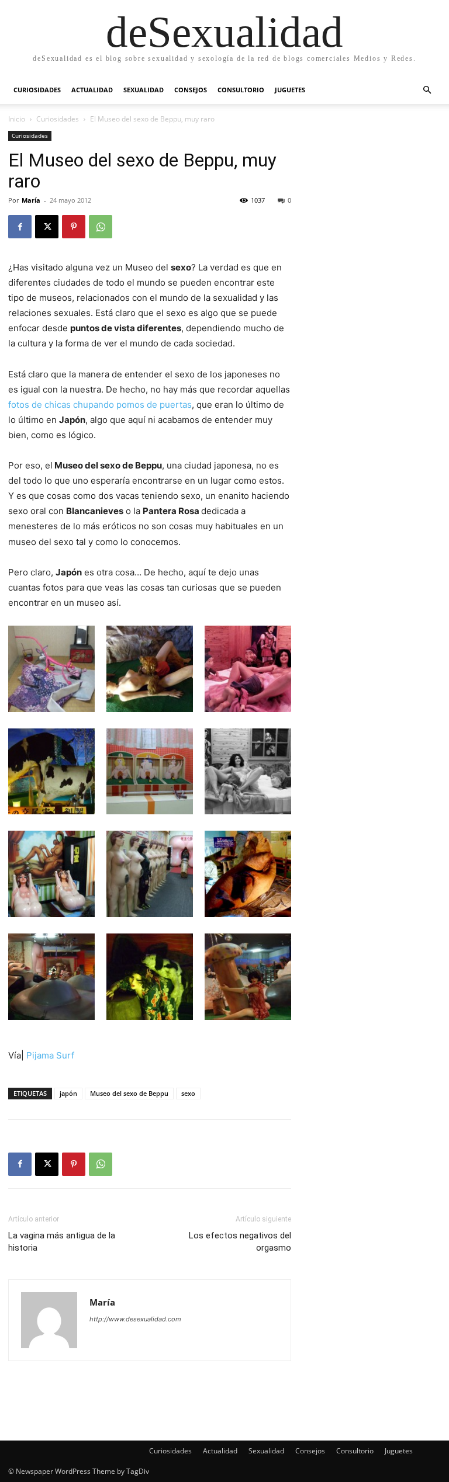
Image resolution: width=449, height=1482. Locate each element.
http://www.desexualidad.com (135, 1319)
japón (68, 1093)
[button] (427, 90)
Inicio (16, 119)
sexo (188, 1093)
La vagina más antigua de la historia (61, 1241)
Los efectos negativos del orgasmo (240, 1241)
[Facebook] (20, 226)
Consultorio (240, 89)
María (31, 200)
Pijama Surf (50, 1055)
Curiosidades (37, 89)
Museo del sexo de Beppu (129, 1093)
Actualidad (92, 89)
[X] (46, 226)
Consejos (190, 89)
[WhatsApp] (100, 226)
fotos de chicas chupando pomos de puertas (100, 404)
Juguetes (290, 89)
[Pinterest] (73, 226)
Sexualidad (143, 89)
